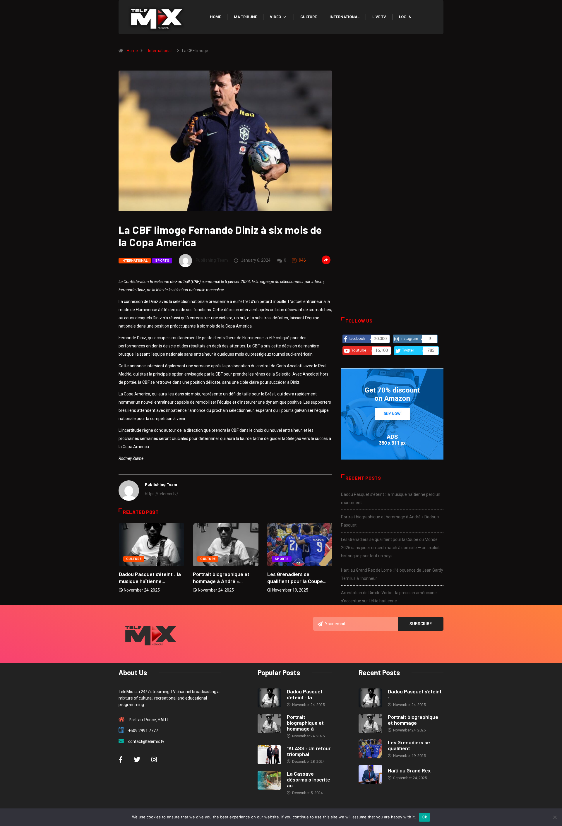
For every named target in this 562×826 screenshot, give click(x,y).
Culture (308, 17)
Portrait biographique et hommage (413, 720)
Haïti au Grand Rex (409, 770)
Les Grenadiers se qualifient (409, 745)
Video (275, 17)
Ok (424, 817)
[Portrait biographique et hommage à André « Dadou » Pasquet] (269, 723)
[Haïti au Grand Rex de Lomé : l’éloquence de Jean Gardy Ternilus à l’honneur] (370, 774)
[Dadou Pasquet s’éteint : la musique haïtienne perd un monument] (269, 697)
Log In (405, 17)
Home (215, 17)
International (344, 17)
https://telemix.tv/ (161, 493)
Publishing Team (212, 260)
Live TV (379, 17)
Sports (162, 261)
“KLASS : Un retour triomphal (309, 751)
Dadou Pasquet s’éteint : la (305, 694)
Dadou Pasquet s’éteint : (415, 694)
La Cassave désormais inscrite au (308, 779)
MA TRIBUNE (245, 17)
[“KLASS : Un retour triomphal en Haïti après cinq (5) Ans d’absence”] (269, 754)
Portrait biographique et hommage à (305, 723)
